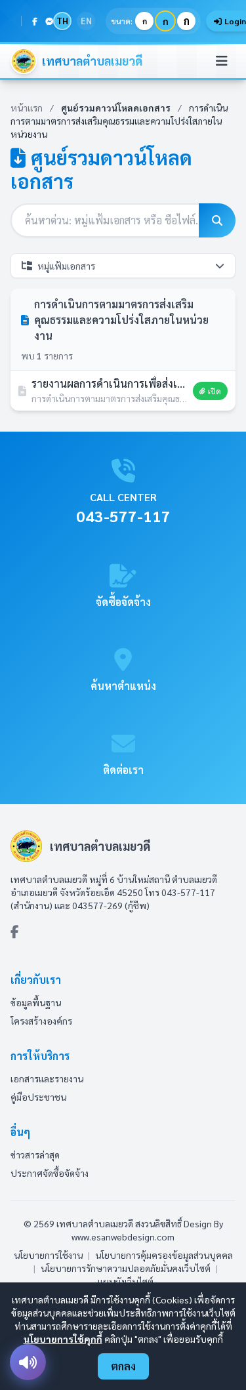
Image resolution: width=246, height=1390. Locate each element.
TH (62, 20)
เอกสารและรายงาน (46, 1078)
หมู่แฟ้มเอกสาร (66, 266)
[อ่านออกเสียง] (28, 1362)
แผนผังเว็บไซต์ (126, 1281)
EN (86, 20)
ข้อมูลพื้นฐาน (35, 1002)
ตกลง (123, 1366)
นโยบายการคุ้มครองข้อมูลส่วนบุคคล (164, 1255)
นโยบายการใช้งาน (48, 1255)
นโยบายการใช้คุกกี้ (63, 1339)
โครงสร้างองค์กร (41, 1021)
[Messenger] (49, 21)
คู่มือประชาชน (38, 1097)
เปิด (214, 391)
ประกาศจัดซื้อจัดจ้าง (49, 1173)
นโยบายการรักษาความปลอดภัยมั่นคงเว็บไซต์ (126, 1268)
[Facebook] (34, 21)
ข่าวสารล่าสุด (35, 1154)
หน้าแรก (26, 107)
